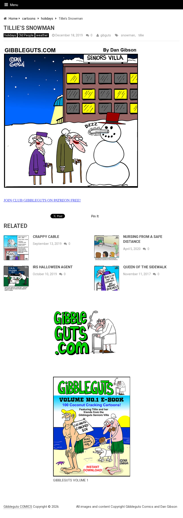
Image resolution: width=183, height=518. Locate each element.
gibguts (105, 35)
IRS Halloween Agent (53, 267)
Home (13, 19)
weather (42, 35)
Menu (14, 5)
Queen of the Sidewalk (144, 267)
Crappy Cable (46, 237)
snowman (128, 35)
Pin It (95, 216)
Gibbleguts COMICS (18, 507)
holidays (47, 19)
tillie (141, 35)
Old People (26, 35)
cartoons (28, 19)
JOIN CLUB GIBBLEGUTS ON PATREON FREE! (42, 200)
